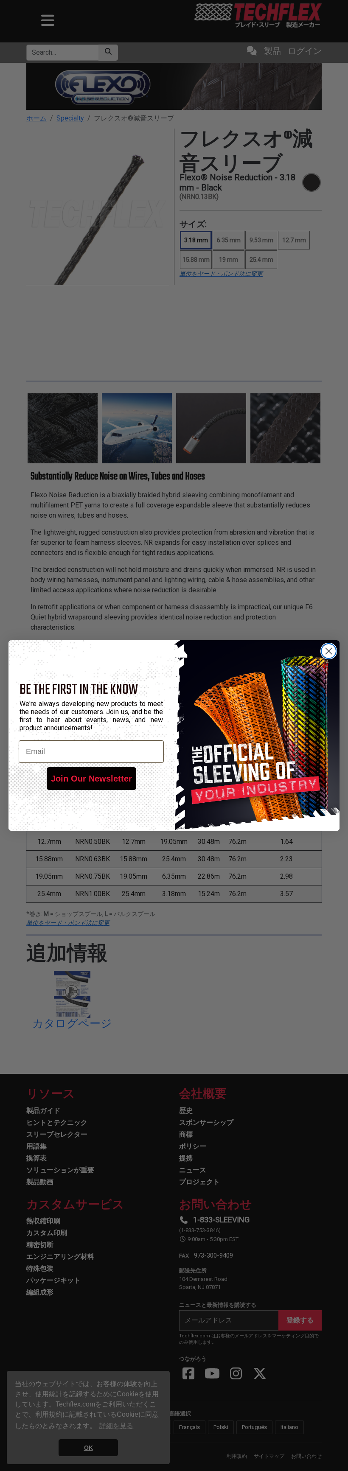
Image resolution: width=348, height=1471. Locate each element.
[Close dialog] (328, 651)
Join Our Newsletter (91, 778)
